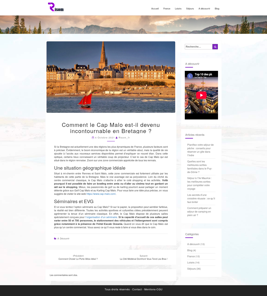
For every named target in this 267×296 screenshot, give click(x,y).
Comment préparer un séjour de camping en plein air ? (199, 211)
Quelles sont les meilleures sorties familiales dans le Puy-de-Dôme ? (199, 167)
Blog (217, 8)
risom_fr (124, 137)
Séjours (190, 8)
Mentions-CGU (153, 289)
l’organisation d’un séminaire (101, 217)
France (166, 8)
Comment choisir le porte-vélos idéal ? (78, 257)
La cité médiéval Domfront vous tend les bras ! (143, 257)
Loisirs (178, 8)
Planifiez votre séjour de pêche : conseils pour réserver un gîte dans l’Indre (200, 150)
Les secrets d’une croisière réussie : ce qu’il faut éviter (201, 198)
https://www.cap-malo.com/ (101, 194)
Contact (137, 289)
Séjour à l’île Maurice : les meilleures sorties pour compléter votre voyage (199, 183)
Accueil (155, 8)
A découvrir (204, 8)
